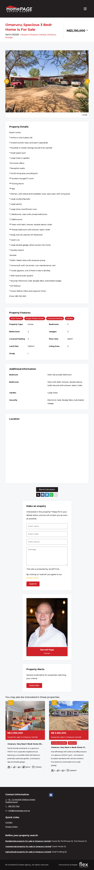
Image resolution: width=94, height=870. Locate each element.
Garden (69, 318)
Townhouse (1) (80, 841)
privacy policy (32, 578)
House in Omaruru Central (33, 34)
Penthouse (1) (67, 841)
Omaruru (51, 34)
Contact (8, 822)
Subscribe (34, 685)
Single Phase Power (35, 318)
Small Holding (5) (59, 852)
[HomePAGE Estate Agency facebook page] (51, 795)
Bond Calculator (47, 489)
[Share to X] (38, 495)
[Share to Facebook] (43, 495)
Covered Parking (55, 318)
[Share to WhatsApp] (51, 495)
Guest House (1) (59, 846)
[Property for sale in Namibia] (18, 8)
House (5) (55, 841)
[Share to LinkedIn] (47, 495)
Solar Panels (16, 318)
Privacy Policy (11, 827)
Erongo (9, 37)
